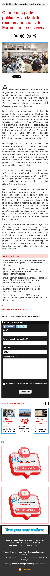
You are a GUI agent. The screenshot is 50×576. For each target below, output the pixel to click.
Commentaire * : (10, 357)
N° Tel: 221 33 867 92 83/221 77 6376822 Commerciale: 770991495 (25, 559)
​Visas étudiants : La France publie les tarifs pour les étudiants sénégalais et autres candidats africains (25, 262)
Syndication (26, 570)
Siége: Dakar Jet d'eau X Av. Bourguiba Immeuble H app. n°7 (25, 553)
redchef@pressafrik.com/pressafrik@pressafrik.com (25, 564)
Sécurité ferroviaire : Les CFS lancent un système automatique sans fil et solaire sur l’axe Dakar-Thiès (25, 297)
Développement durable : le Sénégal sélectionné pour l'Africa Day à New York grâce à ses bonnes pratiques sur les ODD (25, 280)
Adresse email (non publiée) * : (16, 339)
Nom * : (6, 330)
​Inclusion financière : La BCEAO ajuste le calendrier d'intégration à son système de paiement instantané (21, 288)
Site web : (7, 348)
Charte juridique (14, 545)
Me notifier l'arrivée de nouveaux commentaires (26, 384)
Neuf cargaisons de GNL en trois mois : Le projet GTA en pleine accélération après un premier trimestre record (22, 271)
